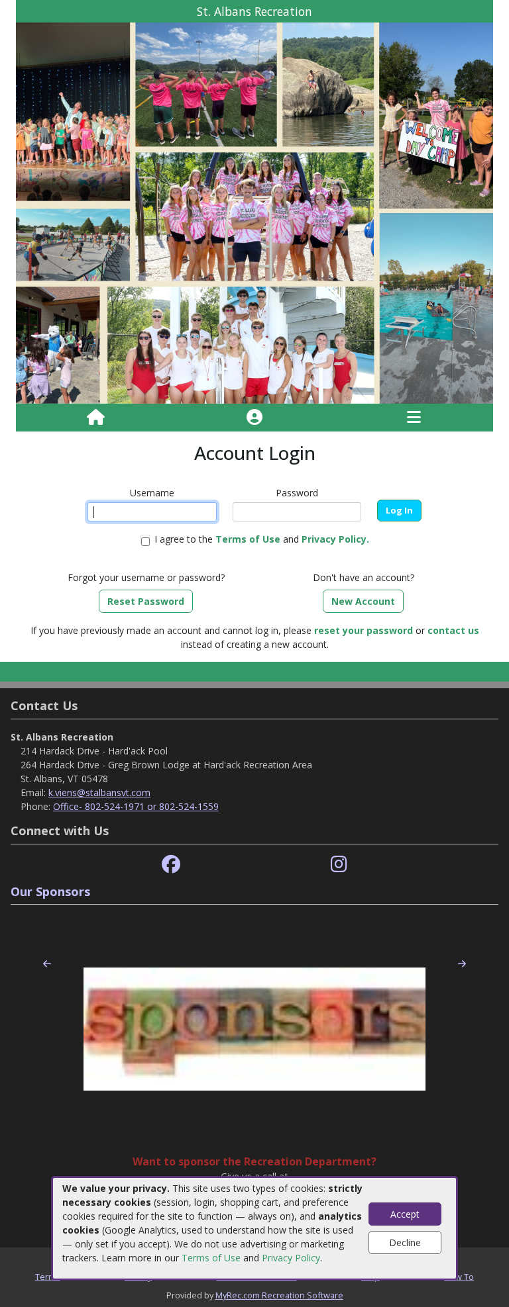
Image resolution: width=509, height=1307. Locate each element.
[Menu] (414, 417)
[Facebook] (171, 864)
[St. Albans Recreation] (254, 212)
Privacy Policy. (335, 539)
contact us (453, 630)
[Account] (254, 417)
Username (152, 492)
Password (297, 492)
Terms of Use (211, 1257)
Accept (405, 1214)
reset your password (363, 630)
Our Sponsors (50, 891)
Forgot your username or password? (146, 577)
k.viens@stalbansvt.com (99, 792)
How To (459, 1277)
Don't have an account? (363, 577)
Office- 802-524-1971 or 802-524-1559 (136, 806)
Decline (405, 1242)
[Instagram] (339, 864)
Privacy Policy (291, 1257)
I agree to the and (261, 539)
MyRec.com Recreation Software (279, 1295)
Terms (47, 1277)
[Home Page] (96, 417)
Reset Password (145, 601)
